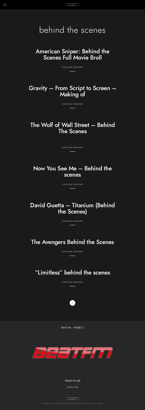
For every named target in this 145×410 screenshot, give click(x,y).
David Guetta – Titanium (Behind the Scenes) (72, 208)
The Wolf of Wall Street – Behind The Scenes (72, 128)
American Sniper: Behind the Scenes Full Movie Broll (72, 54)
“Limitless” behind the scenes (72, 272)
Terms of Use (72, 387)
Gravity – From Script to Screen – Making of (72, 91)
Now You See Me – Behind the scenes (72, 171)
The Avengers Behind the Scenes (72, 242)
